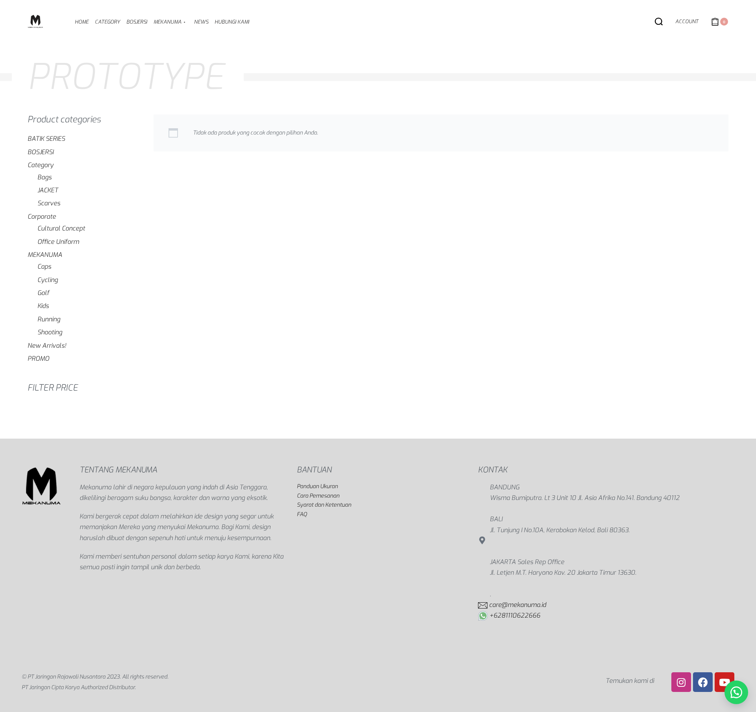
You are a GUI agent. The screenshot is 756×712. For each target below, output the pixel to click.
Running (48, 319)
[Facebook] (703, 682)
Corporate (42, 216)
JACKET (47, 190)
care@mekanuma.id (517, 605)
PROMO (38, 358)
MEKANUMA (45, 255)
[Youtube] (724, 682)
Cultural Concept (61, 228)
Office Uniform (58, 242)
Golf (43, 293)
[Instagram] (681, 682)
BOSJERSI (41, 152)
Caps (44, 266)
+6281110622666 (514, 615)
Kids (43, 306)
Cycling (47, 280)
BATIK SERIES (46, 139)
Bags (44, 177)
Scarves (48, 203)
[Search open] (658, 21)
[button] (736, 692)
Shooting (49, 332)
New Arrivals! (47, 345)
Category (41, 165)
